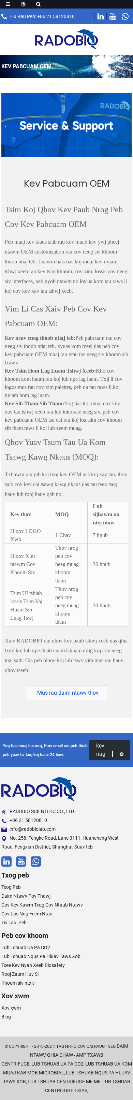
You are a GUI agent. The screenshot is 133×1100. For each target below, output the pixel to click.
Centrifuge (15, 1064)
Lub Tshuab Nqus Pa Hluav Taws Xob (40, 956)
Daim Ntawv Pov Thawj (25, 896)
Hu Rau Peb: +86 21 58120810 (42, 16)
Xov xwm (11, 1008)
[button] (66, 692)
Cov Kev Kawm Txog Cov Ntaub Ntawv (42, 905)
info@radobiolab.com (33, 829)
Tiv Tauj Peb (14, 922)
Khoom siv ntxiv (18, 983)
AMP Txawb (89, 1055)
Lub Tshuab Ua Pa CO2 (25, 947)
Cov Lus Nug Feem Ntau (27, 913)
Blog (6, 1016)
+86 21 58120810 (28, 820)
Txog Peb (11, 887)
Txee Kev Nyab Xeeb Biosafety (33, 965)
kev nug (100, 749)
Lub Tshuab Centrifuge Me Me (64, 1081)
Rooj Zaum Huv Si (20, 974)
